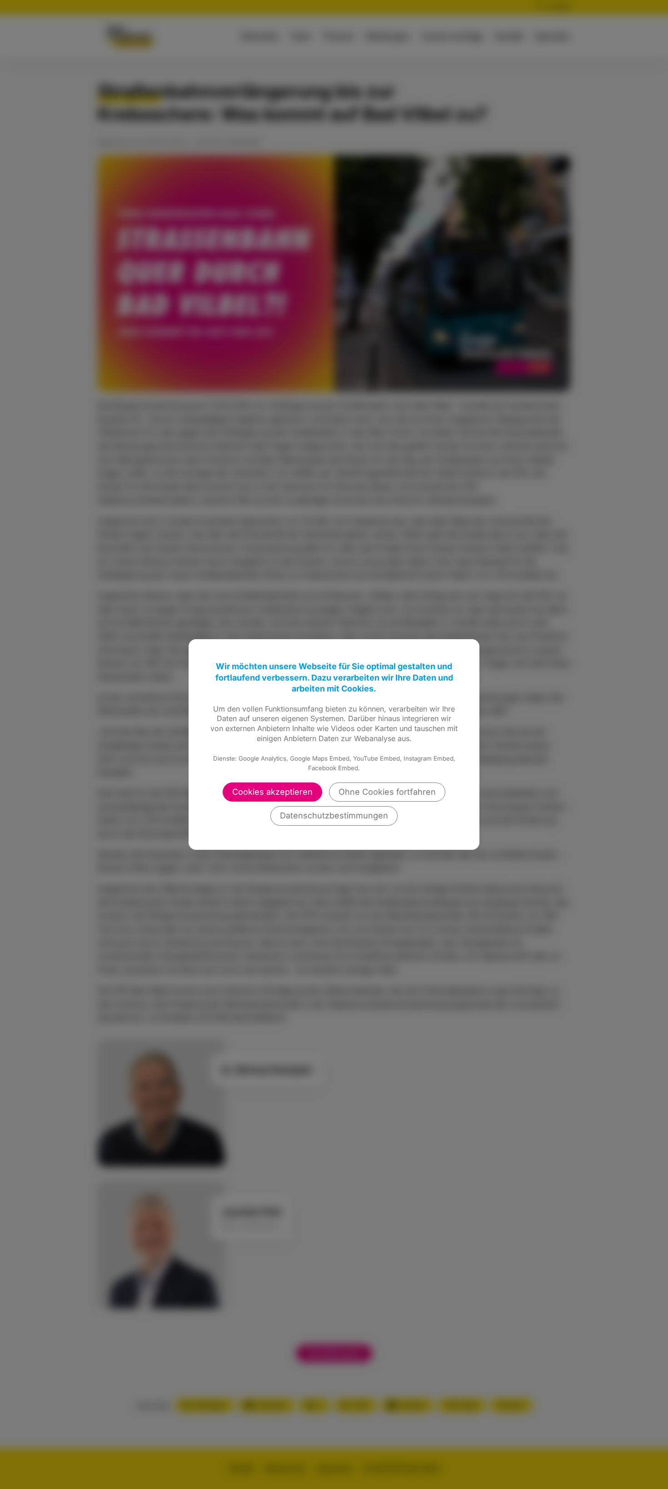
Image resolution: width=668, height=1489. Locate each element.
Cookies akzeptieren (272, 792)
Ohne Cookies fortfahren (387, 792)
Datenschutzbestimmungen (334, 815)
